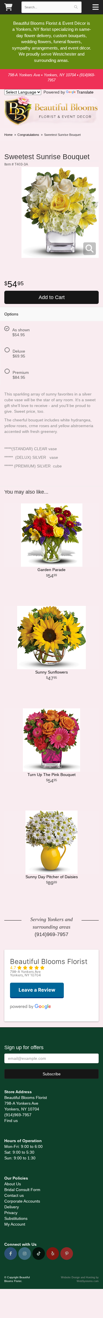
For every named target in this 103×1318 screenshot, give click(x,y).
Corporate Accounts (22, 1201)
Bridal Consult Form (22, 1189)
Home (8, 134)
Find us (11, 1120)
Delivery (11, 1207)
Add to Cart (52, 297)
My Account (14, 1224)
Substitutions (15, 1218)
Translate (85, 92)
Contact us (14, 1195)
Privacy (10, 1212)
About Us (12, 1184)
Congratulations (28, 134)
